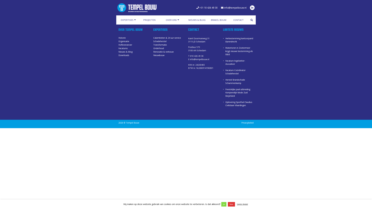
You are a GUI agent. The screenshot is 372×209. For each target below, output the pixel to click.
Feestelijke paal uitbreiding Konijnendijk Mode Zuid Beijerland (237, 92)
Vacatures (123, 48)
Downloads (123, 55)
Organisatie (123, 41)
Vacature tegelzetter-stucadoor (235, 62)
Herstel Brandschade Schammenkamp (235, 81)
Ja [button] (224, 204)
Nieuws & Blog (125, 52)
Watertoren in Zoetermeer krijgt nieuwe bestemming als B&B (239, 51)
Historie (122, 38)
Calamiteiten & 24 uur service (167, 38)
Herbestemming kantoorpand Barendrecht (239, 40)
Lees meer (242, 204)
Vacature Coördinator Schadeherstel (235, 72)
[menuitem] (129, 20)
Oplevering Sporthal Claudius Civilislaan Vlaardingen (238, 104)
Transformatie (160, 45)
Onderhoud (158, 48)
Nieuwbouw (158, 55)
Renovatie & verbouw (163, 52)
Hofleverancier (125, 45)
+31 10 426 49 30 (208, 7)
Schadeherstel (160, 41)
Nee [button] (231, 204)
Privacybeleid (247, 122)
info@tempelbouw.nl (234, 7)
